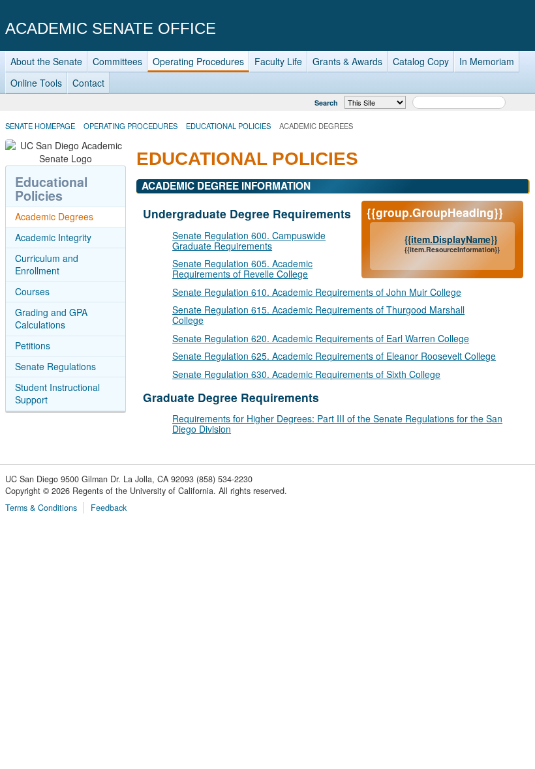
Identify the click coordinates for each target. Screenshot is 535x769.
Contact (88, 82)
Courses (32, 291)
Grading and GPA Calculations (51, 319)
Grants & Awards (347, 61)
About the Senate (46, 61)
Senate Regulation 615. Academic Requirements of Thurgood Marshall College (318, 314)
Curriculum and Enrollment (46, 265)
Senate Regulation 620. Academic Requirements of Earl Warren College (320, 338)
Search (326, 103)
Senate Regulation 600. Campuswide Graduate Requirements (249, 240)
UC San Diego (455, 27)
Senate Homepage (40, 126)
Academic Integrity (53, 237)
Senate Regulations (55, 366)
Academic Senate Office (110, 28)
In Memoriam (486, 61)
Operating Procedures (198, 61)
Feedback (109, 508)
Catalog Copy (421, 61)
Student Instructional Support (57, 394)
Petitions (32, 345)
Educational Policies (228, 126)
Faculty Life (278, 61)
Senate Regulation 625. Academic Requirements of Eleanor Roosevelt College (334, 355)
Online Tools (36, 82)
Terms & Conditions (41, 508)
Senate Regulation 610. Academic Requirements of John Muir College (316, 291)
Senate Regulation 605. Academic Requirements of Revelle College (242, 268)
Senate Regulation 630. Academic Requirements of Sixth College (306, 374)
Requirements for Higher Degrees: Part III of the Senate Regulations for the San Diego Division (337, 423)
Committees (117, 61)
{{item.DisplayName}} (451, 239)
